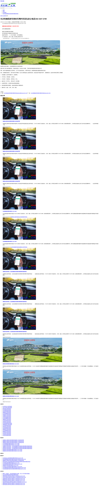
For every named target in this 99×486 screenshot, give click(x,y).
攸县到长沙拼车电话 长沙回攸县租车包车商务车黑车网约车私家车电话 (15, 331)
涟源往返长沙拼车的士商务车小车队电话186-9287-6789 (14, 478)
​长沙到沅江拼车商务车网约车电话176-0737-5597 (12, 466)
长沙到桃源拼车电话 (7, 430)
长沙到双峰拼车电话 (7, 413)
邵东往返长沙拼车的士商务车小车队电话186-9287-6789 (14, 484)
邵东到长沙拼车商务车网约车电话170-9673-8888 (11, 363)
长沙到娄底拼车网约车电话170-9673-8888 (10, 211)
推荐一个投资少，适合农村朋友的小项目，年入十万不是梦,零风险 (16, 473)
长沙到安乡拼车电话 (7, 432)
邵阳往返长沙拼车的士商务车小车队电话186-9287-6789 (14, 483)
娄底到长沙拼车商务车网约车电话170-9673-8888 (11, 396)
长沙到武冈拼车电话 (7, 420)
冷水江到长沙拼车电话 (7, 407)
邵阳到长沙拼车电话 (7, 429)
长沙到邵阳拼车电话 (7, 428)
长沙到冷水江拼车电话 (7, 406)
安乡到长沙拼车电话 (7, 434)
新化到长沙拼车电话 (7, 408)
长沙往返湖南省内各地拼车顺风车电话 (10, 13)
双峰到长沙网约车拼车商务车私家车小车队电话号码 (11, 151)
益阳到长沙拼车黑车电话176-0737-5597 (10, 465)
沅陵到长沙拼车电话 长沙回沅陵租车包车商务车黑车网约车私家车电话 (15, 271)
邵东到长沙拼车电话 (7, 426)
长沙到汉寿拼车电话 (7, 435)
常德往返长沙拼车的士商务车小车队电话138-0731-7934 (14, 480)
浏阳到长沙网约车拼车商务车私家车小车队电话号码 (11, 181)
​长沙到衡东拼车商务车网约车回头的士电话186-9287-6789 (14, 467)
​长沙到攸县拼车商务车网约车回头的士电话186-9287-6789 (15, 93)
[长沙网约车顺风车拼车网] (8, 7)
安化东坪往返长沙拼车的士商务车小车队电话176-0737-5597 (15, 482)
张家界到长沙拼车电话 (7, 424)
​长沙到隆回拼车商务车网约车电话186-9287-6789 (40, 93)
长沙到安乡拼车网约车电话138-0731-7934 (11, 462)
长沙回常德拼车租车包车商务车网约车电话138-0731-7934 (14, 468)
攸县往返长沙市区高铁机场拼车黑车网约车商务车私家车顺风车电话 (16, 461)
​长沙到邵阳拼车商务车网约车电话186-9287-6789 (12, 464)
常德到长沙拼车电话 (7, 414)
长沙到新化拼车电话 (7, 410)
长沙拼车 (4, 12)
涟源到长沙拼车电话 (23, 247)
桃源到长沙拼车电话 (7, 431)
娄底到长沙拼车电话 (15, 216)
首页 (4, 10)
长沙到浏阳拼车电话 (7, 418)
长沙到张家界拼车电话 (7, 423)
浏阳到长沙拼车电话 (7, 419)
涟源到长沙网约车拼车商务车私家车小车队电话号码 (11, 121)
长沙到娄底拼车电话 (23, 216)
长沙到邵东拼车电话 (7, 425)
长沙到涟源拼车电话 (15, 247)
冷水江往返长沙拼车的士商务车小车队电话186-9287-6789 (14, 477)
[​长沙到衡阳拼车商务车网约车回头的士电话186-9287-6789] (30, 64)
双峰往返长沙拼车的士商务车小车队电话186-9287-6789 (14, 479)
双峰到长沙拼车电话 (7, 412)
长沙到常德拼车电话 (7, 411)
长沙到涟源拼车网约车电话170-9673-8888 (10, 241)
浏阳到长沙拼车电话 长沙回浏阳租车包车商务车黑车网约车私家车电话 (15, 301)
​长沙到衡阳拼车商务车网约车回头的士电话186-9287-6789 (14, 459)
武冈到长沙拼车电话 (7, 422)
